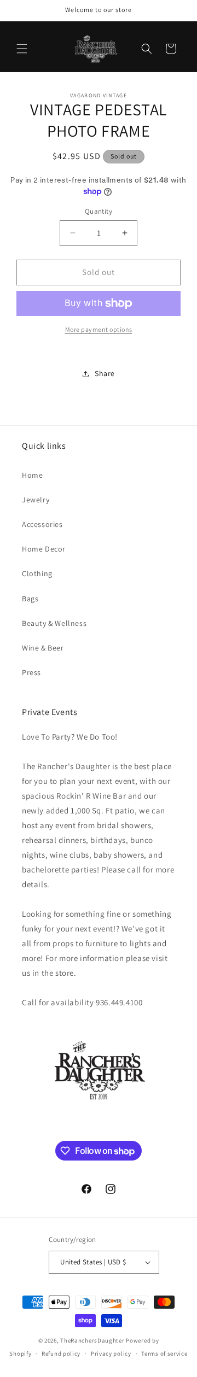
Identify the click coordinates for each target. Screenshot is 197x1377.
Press (31, 672)
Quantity (98, 211)
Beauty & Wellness (54, 623)
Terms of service (164, 1353)
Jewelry (35, 500)
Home (32, 475)
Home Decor (44, 549)
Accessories (42, 524)
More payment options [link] (98, 329)
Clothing (37, 573)
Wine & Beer (43, 648)
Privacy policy (111, 1353)
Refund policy (61, 1353)
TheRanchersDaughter (92, 1340)
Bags (30, 598)
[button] (22, 49)
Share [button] (105, 373)
